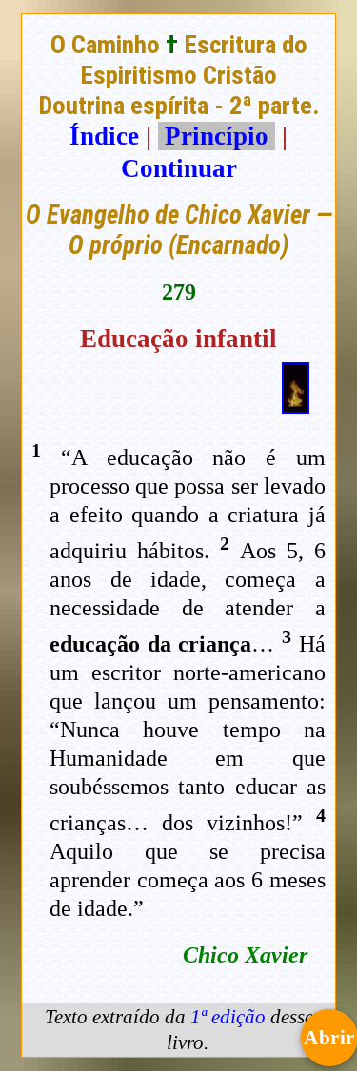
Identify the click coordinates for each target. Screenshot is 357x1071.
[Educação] (295, 405)
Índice (104, 136)
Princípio (216, 136)
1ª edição (228, 1016)
